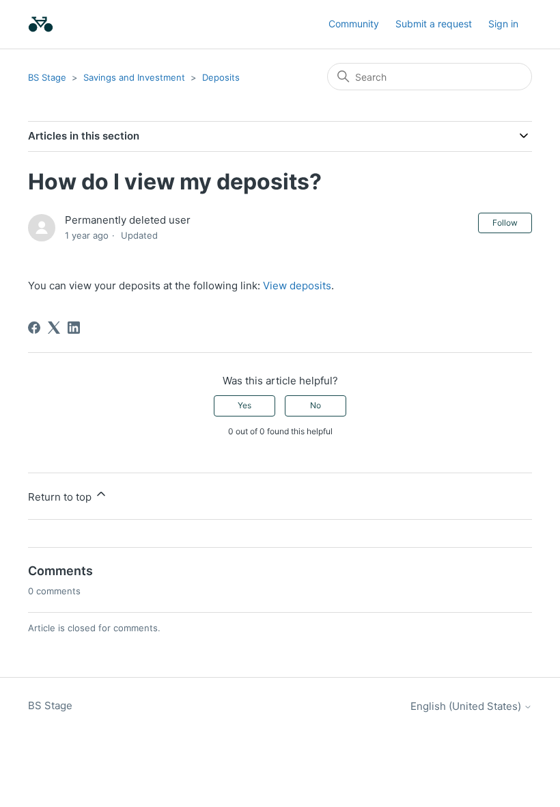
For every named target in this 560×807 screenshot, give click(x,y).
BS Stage (47, 77)
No (315, 405)
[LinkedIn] (74, 327)
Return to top (61, 496)
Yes (244, 405)
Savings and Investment (134, 77)
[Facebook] (34, 327)
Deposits (221, 77)
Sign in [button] (503, 23)
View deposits (297, 285)
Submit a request (433, 23)
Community (353, 23)
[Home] (40, 24)
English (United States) (467, 706)
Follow (505, 222)
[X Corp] (54, 327)
